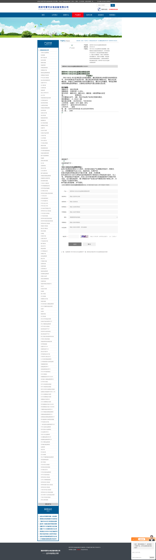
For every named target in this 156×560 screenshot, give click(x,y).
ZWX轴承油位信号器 (45, 354)
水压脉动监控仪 (44, 100)
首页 (43, 15)
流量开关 (43, 128)
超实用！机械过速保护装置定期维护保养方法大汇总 (48, 524)
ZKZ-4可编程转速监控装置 (46, 306)
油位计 (42, 286)
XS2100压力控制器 (45, 464)
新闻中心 (66, 15)
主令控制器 (43, 138)
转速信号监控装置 (45, 133)
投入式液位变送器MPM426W (47, 336)
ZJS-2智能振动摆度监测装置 (47, 411)
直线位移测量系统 (45, 278)
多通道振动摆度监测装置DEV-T (48, 416)
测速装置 (43, 90)
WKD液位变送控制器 (45, 467)
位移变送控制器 (44, 105)
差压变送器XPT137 (45, 329)
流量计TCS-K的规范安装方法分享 (48, 529)
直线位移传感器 (44, 160)
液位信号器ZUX (44, 351)
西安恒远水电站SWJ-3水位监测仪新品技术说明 (97, 251)
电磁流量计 (43, 65)
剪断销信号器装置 (45, 75)
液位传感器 (43, 231)
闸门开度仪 (43, 462)
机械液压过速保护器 (45, 178)
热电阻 (42, 291)
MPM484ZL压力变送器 (46, 210)
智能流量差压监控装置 (46, 97)
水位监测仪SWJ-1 (45, 432)
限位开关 (43, 258)
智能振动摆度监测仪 (45, 107)
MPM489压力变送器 (45, 477)
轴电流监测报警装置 (45, 72)
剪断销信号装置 (44, 125)
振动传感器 (43, 60)
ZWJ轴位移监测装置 (45, 444)
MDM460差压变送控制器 (46, 218)
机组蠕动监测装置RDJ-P (46, 439)
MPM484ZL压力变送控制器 (47, 492)
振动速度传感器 (44, 180)
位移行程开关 (44, 238)
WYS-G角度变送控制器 (46, 386)
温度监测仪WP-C (45, 366)
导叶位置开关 (44, 140)
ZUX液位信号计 (44, 469)
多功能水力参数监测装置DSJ (47, 379)
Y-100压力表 (44, 195)
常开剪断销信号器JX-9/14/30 (47, 404)
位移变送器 (43, 87)
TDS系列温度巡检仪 (45, 150)
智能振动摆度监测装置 (46, 175)
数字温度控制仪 (44, 173)
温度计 (42, 308)
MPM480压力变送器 (45, 482)
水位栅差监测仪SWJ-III (46, 437)
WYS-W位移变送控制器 (46, 384)
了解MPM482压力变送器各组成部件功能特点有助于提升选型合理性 (48, 522)
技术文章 (89, 15)
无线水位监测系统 (45, 52)
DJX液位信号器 (44, 190)
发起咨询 (152, 557)
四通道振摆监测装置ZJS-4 (46, 414)
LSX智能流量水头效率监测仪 (47, 361)
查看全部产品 (48, 504)
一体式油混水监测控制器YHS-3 (48, 424)
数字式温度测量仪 (45, 155)
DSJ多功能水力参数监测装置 (47, 303)
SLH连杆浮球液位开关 (46, 208)
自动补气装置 (44, 130)
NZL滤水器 (43, 452)
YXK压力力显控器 (45, 183)
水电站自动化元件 (44, 50)
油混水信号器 (44, 112)
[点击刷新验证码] (84, 236)
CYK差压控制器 (44, 215)
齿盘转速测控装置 (45, 153)
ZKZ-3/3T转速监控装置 (46, 318)
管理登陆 (71, 549)
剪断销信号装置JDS (45, 399)
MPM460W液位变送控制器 (47, 193)
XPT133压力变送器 (45, 326)
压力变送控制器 (44, 123)
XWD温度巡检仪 (44, 198)
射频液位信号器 (44, 298)
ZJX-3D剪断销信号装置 (46, 396)
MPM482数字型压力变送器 (47, 484)
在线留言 (101, 15)
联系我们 (108, 1)
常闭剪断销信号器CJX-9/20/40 (47, 406)
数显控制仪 (43, 313)
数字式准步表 (44, 57)
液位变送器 (43, 115)
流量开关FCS (44, 82)
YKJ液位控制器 (44, 143)
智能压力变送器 (44, 226)
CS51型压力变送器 (45, 213)
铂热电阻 (43, 55)
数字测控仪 (43, 243)
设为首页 (104, 1)
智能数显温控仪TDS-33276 (47, 376)
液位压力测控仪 (44, 228)
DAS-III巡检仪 (44, 374)
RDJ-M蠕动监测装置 (45, 442)
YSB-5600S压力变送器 (46, 489)
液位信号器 (43, 168)
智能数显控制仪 (44, 364)
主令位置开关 (44, 170)
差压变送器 (43, 110)
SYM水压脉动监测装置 (46, 472)
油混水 (42, 311)
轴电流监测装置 (44, 271)
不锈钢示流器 (44, 261)
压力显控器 (43, 85)
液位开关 (43, 449)
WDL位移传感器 (44, 499)
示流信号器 (43, 135)
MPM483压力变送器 (45, 487)
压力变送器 (43, 316)
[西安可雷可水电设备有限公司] (61, 7)
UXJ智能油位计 (44, 251)
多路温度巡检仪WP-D (45, 369)
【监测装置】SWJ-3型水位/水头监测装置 (74, 251)
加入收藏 (99, 1)
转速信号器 (43, 236)
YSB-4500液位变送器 (45, 497)
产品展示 (78, 15)
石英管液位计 (44, 268)
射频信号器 (43, 253)
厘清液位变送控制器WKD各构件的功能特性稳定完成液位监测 (48, 519)
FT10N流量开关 (44, 200)
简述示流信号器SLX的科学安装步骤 (48, 534)
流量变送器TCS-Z (45, 349)
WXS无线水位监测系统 (46, 429)
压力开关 (43, 95)
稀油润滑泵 (43, 248)
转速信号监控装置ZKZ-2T (46, 321)
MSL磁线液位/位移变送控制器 (47, 419)
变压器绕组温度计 (45, 459)
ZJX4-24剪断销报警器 (46, 479)
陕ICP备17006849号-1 (96, 547)
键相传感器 (43, 62)
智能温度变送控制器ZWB (46, 341)
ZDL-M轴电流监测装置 (46, 323)
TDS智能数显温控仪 (45, 185)
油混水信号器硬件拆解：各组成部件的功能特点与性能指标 (48, 517)
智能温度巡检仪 (44, 67)
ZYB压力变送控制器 (45, 339)
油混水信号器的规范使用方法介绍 (48, 536)
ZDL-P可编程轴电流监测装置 (47, 457)
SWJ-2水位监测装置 (45, 434)
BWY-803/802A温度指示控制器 (48, 389)
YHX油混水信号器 (45, 421)
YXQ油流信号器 (44, 241)
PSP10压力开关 (44, 205)
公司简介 (55, 15)
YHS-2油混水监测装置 (46, 426)
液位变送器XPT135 (45, 334)
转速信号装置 (44, 288)
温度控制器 (43, 266)
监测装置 (43, 447)
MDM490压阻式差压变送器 (47, 220)
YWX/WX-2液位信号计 (46, 356)
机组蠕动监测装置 (45, 273)
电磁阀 (42, 158)
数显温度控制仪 (44, 117)
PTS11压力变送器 (45, 77)
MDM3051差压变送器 (46, 331)
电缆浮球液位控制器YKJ (46, 283)
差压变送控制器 (44, 102)
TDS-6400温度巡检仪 (45, 371)
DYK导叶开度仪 (44, 381)
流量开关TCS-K (44, 346)
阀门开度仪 (43, 293)
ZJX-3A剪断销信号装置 (46, 394)
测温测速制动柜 (44, 148)
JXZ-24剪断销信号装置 (46, 401)
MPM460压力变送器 (45, 223)
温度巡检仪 (43, 165)
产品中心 (86, 40)
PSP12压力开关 (44, 203)
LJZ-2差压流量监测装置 (46, 359)
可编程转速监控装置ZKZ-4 (46, 409)
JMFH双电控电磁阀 (45, 188)
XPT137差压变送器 (45, 474)
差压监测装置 (44, 256)
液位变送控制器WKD (45, 80)
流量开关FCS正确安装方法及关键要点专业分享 (48, 527)
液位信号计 (43, 246)
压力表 (42, 163)
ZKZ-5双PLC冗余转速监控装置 (47, 494)
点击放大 (73, 48)
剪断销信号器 (44, 70)
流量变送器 (43, 281)
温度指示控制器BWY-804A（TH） (48, 391)
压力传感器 (43, 454)
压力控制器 (43, 296)
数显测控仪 (43, 120)
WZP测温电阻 (44, 344)
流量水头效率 (44, 276)
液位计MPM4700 (45, 92)
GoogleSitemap (84, 549)
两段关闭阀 (43, 145)
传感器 (42, 233)
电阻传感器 (43, 301)
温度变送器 (43, 263)
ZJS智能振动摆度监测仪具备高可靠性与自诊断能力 (48, 539)
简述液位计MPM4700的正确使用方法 (49, 532)
